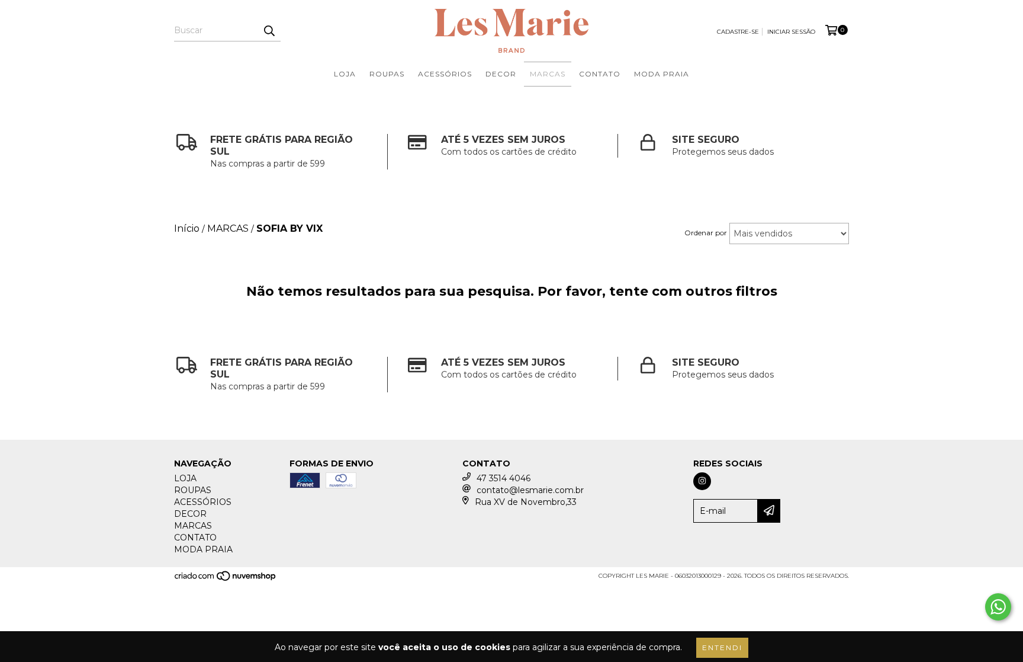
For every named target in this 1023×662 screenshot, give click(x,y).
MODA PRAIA (661, 73)
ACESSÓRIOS (445, 73)
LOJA (345, 73)
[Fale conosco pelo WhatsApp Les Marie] (998, 607)
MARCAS (547, 73)
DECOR (500, 73)
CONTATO (599, 73)
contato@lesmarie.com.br (530, 490)
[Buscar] (269, 30)
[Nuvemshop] (226, 579)
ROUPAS (386, 73)
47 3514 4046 (503, 478)
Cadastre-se (738, 32)
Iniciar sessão (791, 32)
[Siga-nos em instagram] (702, 481)
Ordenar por (705, 232)
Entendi (722, 647)
